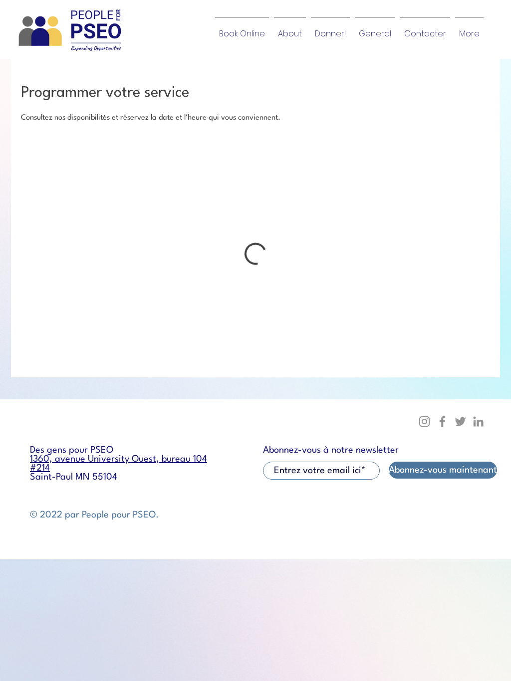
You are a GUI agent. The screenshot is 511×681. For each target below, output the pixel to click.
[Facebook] (442, 421)
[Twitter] (460, 421)
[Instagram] (424, 421)
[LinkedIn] (478, 421)
